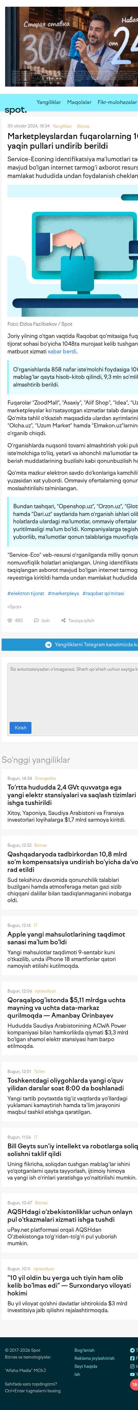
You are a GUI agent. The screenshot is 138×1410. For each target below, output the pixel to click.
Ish (77, 1374)
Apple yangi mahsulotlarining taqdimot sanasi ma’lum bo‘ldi (66, 938)
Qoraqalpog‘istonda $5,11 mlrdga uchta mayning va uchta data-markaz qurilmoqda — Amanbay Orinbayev (66, 1007)
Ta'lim (39, 1071)
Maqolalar (79, 102)
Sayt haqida (85, 1366)
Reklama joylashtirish (94, 1358)
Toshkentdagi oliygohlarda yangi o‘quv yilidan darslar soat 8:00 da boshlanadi (65, 1084)
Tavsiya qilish (80, 620)
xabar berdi (62, 351)
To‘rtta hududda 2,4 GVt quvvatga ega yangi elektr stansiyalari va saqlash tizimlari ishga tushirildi (71, 795)
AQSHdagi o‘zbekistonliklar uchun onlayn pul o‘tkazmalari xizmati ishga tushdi (70, 1215)
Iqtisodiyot (45, 991)
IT (36, 925)
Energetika (45, 778)
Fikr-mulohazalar (117, 102)
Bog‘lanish (84, 1350)
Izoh (45, 620)
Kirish (20, 728)
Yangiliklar (49, 102)
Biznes (40, 845)
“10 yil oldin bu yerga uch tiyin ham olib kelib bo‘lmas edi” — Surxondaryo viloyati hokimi (69, 1285)
